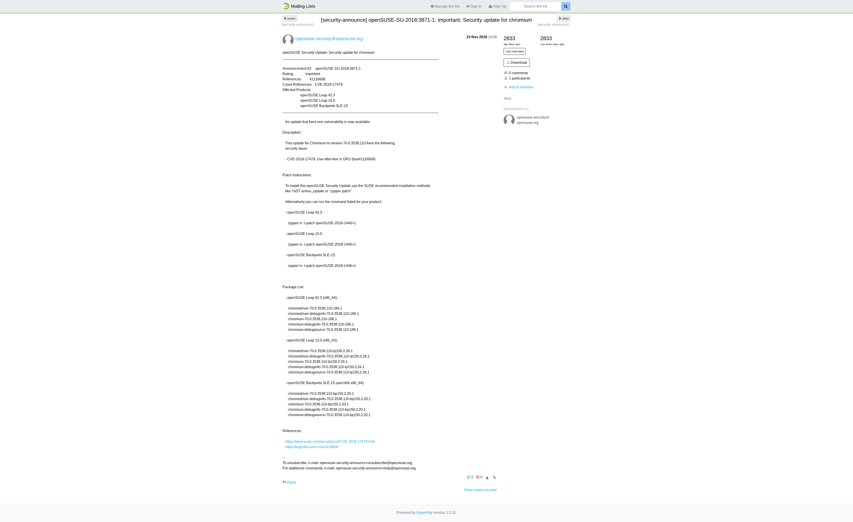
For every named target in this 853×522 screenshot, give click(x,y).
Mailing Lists (303, 6)
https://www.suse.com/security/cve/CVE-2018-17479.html (330, 441)
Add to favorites (521, 87)
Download (518, 62)
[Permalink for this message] (494, 477)
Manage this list (446, 6)
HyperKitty (424, 512)
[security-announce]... (298, 24)
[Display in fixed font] (487, 477)
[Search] (565, 6)
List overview (515, 51)
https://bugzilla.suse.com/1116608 (311, 447)
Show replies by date (480, 490)
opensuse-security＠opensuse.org (329, 38)
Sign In (476, 6)
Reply (291, 482)
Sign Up (499, 6)
